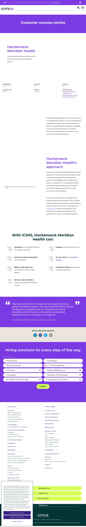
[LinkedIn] (35, 335)
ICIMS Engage (12, 424)
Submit (43, 386)
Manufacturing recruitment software (17, 460)
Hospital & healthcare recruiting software (19, 458)
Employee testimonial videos (15, 436)
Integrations (11, 443)
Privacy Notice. (10, 509)
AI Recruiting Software (15, 440)
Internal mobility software (14, 480)
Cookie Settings (43, 519)
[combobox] (46, 365)
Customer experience (52, 414)
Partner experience (51, 417)
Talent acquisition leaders (14, 470)
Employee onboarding (69, 97)
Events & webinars (50, 437)
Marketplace (49, 423)
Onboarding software (13, 417)
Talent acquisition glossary (52, 442)
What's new (11, 446)
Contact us (48, 468)
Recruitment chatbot (13, 434)
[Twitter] (45, 335)
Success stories (50, 410)
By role (10, 466)
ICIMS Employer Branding (16, 430)
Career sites (11, 432)
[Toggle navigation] (82, 8)
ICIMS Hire (11, 410)
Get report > (56, 2)
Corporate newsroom (52, 454)
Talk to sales (43, 498)
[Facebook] (40, 335)
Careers (47, 464)
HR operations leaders (14, 474)
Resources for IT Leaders (51, 446)
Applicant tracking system (70, 95)
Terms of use (36, 519)
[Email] (50, 335)
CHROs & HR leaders (13, 468)
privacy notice (43, 392)
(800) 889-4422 (44, 488)
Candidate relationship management (18, 427)
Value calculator (49, 444)
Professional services (52, 420)
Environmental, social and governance (55, 461)
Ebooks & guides (49, 433)
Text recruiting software (14, 415)
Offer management (13, 421)
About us (48, 457)
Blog (46, 435)
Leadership (48, 459)
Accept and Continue (17, 513)
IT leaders (10, 472)
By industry (11, 454)
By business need (13, 478)
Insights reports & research (52, 440)
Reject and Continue (17, 517)
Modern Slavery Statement (54, 519)
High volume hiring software (15, 419)
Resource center (50, 431)
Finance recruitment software (16, 462)
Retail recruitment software (15, 456)
